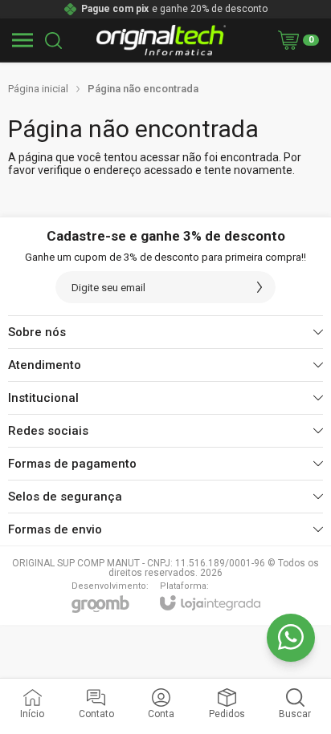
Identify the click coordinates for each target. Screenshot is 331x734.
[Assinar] (259, 287)
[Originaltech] (161, 40)
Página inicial (38, 89)
